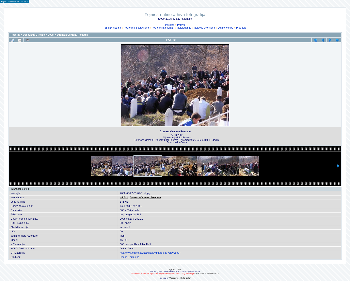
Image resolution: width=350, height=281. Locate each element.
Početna (169, 25)
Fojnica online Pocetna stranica (14, 2)
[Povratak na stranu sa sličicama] (12, 40)
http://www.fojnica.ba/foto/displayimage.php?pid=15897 (150, 252)
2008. (51, 34)
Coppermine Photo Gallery (180, 278)
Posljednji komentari (163, 27)
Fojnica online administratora (206, 273)
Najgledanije (184, 27)
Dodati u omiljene (129, 257)
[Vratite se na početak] (315, 40)
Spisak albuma (113, 27)
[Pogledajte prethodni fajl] (322, 40)
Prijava (181, 25)
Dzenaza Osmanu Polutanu (72, 34)
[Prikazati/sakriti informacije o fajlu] (19, 40)
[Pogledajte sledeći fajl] (330, 40)
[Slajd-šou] (27, 40)
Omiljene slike (225, 27)
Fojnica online (175, 269)
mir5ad (124, 197)
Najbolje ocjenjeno (204, 27)
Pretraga (241, 27)
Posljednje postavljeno (136, 27)
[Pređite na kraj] (337, 40)
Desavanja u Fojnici (34, 34)
